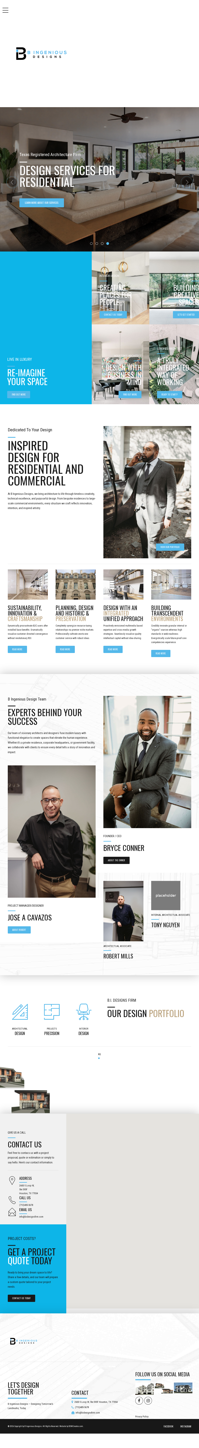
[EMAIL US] (12, 1224)
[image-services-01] (28, 596)
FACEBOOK (168, 1438)
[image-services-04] (171, 596)
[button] (12, 188)
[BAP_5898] (147, 774)
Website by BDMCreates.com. (71, 1438)
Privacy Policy (141, 1428)
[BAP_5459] (123, 923)
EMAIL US (25, 1221)
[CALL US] (12, 1212)
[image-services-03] (123, 596)
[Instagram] (25, 1124)
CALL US (25, 1209)
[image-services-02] (76, 596)
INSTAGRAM (185, 1438)
